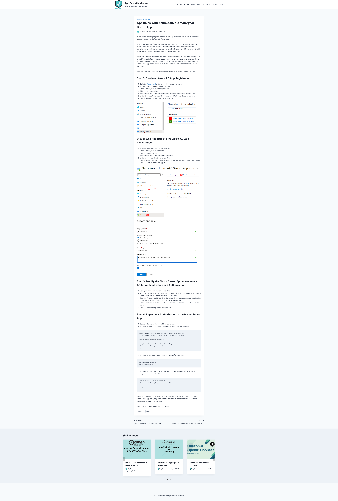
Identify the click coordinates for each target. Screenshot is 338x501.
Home (193, 4)
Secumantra (133, 469)
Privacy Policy (218, 4)
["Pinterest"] (188, 4)
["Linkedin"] (177, 4)
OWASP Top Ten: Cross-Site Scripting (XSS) (149, 422)
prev (124, 459)
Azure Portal (151, 84)
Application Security (144, 19)
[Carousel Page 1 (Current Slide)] (167, 479)
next (214, 459)
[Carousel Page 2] (170, 479)
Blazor (148, 411)
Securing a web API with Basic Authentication (188, 422)
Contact (208, 4)
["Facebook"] (181, 4)
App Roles (141, 411)
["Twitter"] (184, 4)
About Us (200, 4)
